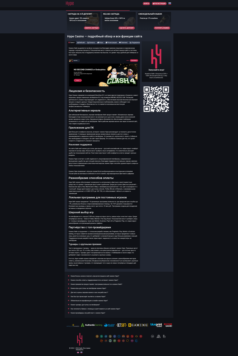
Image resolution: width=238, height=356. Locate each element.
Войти (146, 3)
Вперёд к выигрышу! (156, 67)
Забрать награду (91, 28)
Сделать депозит (127, 28)
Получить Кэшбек (162, 28)
